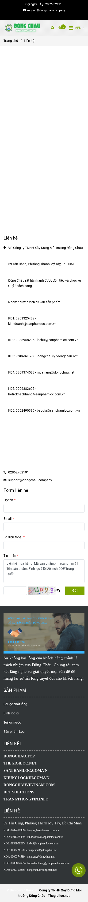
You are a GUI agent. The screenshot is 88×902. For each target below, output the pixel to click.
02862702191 (53, 4)
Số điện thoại (13, 537)
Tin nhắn (10, 556)
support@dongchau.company (46, 10)
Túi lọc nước (12, 723)
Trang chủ (11, 41)
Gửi (74, 591)
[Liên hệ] (22, 28)
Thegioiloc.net (59, 896)
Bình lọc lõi (11, 713)
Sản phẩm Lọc (14, 732)
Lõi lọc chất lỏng (15, 704)
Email (7, 519)
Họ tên (8, 500)
